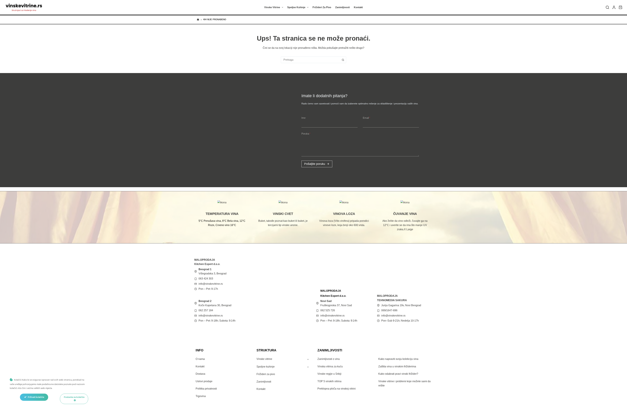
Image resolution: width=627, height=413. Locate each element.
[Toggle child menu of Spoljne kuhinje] (308, 366)
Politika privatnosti (206, 388)
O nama (200, 359)
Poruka (305, 133)
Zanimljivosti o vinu (328, 359)
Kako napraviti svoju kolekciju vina (398, 359)
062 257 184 (206, 310)
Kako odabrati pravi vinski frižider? (398, 373)
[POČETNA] (198, 19)
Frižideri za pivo (322, 7)
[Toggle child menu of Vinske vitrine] (308, 359)
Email (366, 117)
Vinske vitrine (272, 7)
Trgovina (201, 396)
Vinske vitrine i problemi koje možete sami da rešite (404, 383)
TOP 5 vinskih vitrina (329, 381)
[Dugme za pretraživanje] (343, 60)
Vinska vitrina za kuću (330, 366)
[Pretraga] (607, 7)
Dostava (200, 373)
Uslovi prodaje (204, 381)
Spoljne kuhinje (296, 7)
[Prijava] (614, 7)
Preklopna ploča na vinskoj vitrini (336, 388)
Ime (303, 117)
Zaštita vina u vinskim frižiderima (397, 366)
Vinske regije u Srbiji (329, 373)
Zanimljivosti (342, 7)
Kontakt (358, 7)
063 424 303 (206, 278)
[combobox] (310, 60)
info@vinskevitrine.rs (211, 283)
